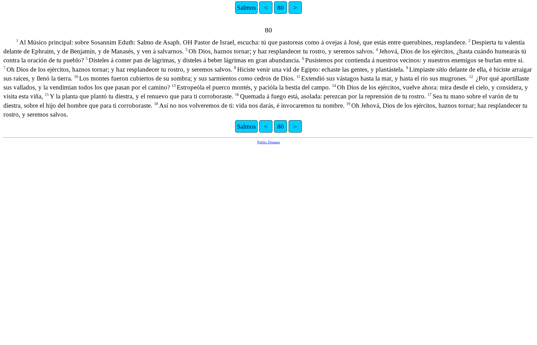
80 (280, 7)
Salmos (246, 7)
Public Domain (268, 142)
